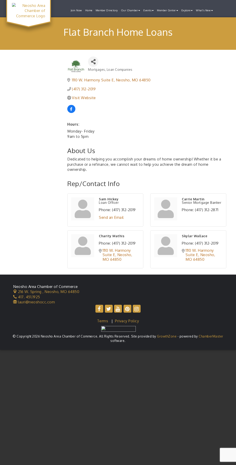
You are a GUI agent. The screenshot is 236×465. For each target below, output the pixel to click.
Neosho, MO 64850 (48, 291)
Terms (102, 321)
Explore (186, 10)
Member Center (166, 10)
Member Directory (107, 10)
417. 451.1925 (28, 297)
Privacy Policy (127, 321)
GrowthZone (167, 336)
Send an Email (111, 217)
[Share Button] (93, 61)
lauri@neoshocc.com (36, 302)
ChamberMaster (211, 336)
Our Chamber (129, 10)
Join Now (76, 10)
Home (88, 10)
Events (147, 10)
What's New (203, 10)
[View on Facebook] (71, 111)
